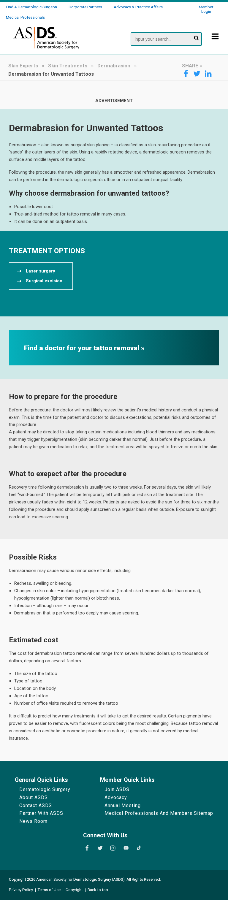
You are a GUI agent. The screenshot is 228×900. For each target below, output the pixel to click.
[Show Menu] (215, 41)
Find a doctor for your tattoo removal (82, 348)
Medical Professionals (25, 17)
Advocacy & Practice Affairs (138, 7)
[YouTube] (126, 848)
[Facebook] (87, 848)
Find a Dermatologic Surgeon (31, 7)
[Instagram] (113, 848)
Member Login (206, 9)
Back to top (98, 890)
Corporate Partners (85, 7)
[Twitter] (100, 848)
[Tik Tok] (139, 848)
